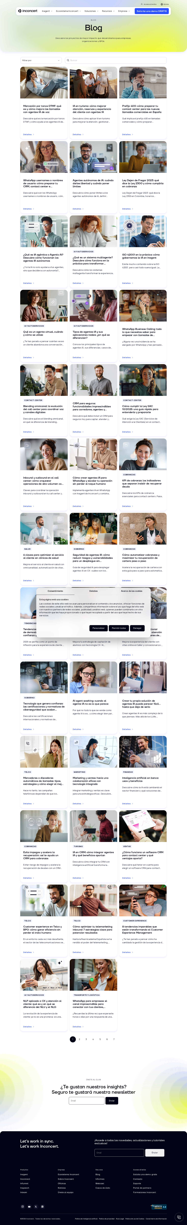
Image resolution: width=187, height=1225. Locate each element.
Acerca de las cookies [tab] (131, 591)
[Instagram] (22, 1206)
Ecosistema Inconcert (67, 11)
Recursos (107, 11)
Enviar (112, 1100)
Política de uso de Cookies (134, 1219)
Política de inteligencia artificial (86, 1219)
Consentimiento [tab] (55, 591)
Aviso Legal (120, 1219)
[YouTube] (29, 1206)
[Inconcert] (27, 11)
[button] (47, 11)
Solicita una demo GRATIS (152, 11)
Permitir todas (119, 628)
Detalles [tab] (93, 591)
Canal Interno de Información (156, 1219)
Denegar (137, 628)
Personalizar (99, 628)
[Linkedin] (42, 1206)
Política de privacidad (106, 1219)
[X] (36, 1206)
